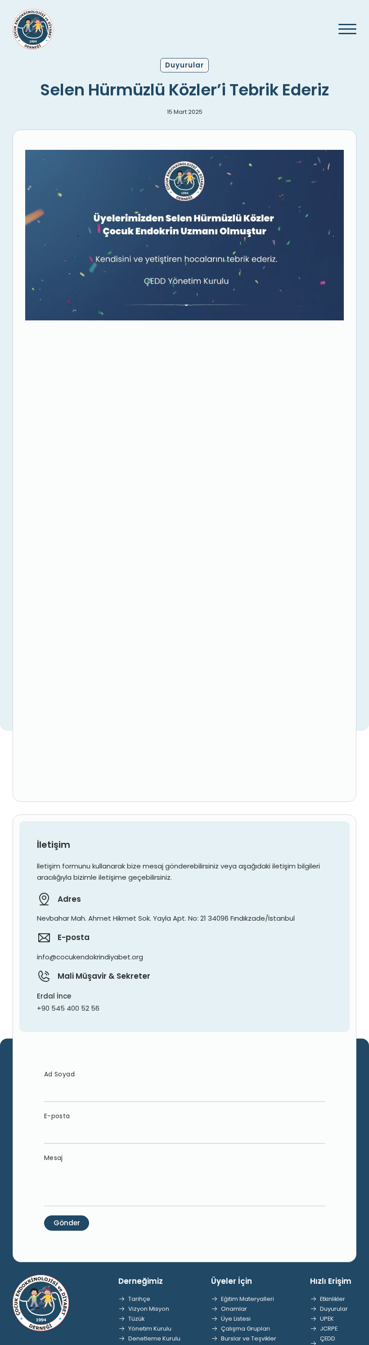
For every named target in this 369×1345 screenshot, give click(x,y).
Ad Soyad (59, 1074)
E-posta (57, 1115)
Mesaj (53, 1157)
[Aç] (343, 29)
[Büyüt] (332, 161)
